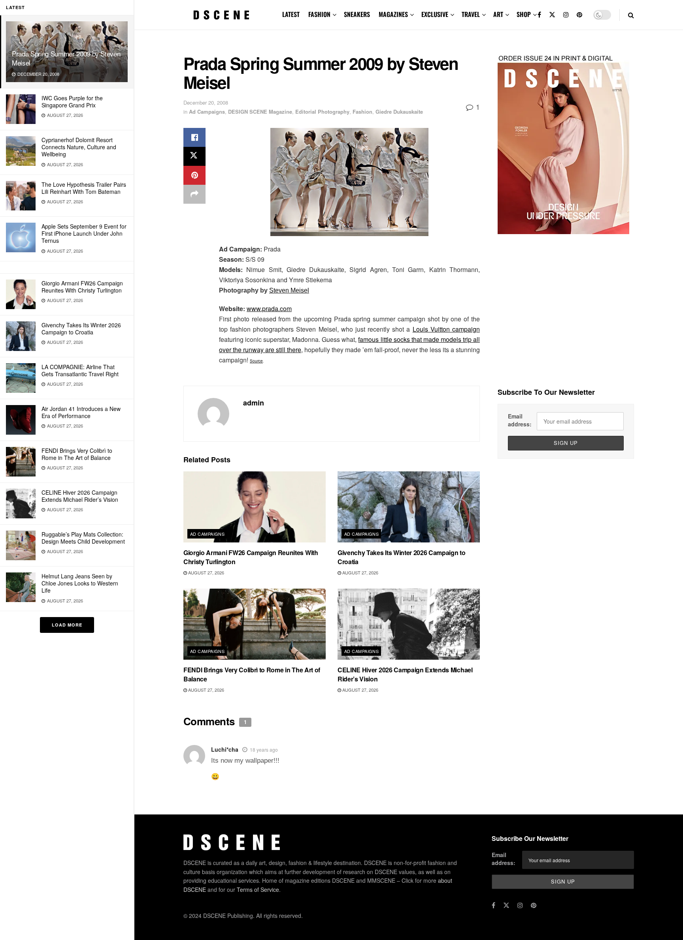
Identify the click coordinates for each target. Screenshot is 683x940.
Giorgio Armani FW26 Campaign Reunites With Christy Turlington (82, 286)
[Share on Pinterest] (194, 175)
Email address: (520, 420)
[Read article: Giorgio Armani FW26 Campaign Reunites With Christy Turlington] (254, 506)
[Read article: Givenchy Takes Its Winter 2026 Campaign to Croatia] (409, 506)
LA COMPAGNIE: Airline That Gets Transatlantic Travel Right (80, 370)
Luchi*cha (224, 749)
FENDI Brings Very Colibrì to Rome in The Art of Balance (77, 454)
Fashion (362, 111)
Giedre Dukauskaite (399, 111)
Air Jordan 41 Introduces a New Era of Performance (81, 412)
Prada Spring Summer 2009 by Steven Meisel (66, 58)
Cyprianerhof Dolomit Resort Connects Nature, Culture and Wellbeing (79, 147)
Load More (67, 625)
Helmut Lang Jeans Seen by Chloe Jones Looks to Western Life (80, 583)
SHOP (524, 14)
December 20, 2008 (205, 102)
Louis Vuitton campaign (446, 329)
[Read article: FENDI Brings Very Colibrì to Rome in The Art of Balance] (254, 624)
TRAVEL (471, 14)
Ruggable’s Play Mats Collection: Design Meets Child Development (83, 537)
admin (253, 403)
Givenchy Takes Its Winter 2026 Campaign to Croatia (81, 328)
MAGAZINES (393, 14)
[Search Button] (631, 15)
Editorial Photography (322, 111)
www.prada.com (269, 308)
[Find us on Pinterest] (579, 15)
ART (498, 14)
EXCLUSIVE (434, 14)
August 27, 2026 (205, 572)
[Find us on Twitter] (552, 15)
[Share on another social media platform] (194, 194)
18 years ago (264, 749)
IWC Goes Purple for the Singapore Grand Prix (72, 101)
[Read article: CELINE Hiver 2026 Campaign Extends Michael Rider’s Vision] (409, 624)
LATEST (291, 14)
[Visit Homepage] (221, 15)
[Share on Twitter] (194, 156)
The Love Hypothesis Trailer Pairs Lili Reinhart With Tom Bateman (84, 187)
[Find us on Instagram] (566, 15)
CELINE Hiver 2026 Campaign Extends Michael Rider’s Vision (80, 495)
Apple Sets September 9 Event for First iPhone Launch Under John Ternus (84, 233)
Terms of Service (258, 889)
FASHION (319, 14)
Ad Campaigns (207, 111)
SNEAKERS (357, 14)
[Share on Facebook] (194, 137)
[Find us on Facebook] (539, 15)
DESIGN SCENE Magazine (260, 111)
